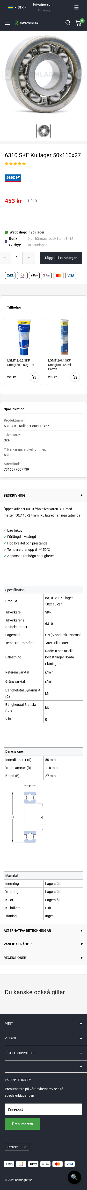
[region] (43, 354)
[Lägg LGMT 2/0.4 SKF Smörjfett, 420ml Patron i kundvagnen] (75, 377)
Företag (44, 10)
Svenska (12, 1147)
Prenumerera (22, 1124)
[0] (78, 23)
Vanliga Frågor (18, 944)
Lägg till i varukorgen (61, 258)
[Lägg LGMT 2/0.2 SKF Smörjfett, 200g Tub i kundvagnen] (34, 377)
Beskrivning (15, 495)
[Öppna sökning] (68, 23)
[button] (15, 164)
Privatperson (42, 4)
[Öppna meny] (7, 23)
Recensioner (15, 958)
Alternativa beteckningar (27, 930)
